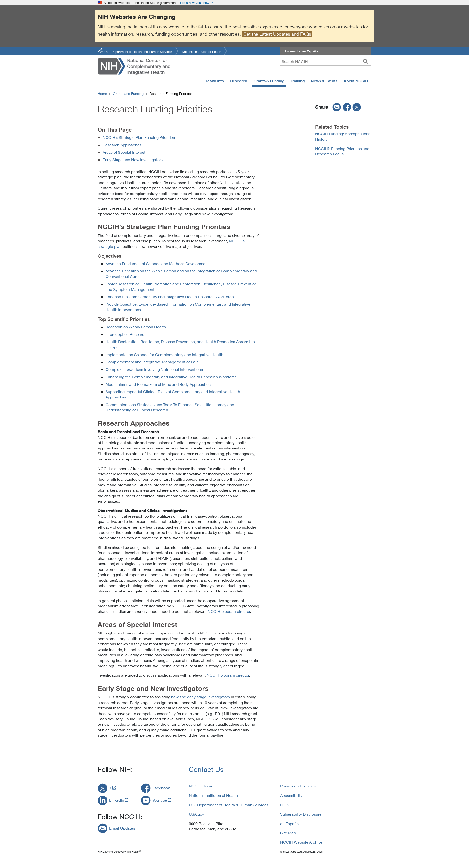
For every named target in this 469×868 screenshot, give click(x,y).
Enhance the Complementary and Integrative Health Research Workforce (170, 296)
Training (298, 80)
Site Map (288, 832)
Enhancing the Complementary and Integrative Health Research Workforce (171, 376)
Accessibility (291, 795)
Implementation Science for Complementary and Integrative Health (164, 354)
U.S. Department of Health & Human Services (228, 804)
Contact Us (206, 769)
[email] (335, 107)
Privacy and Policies (298, 786)
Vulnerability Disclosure (300, 814)
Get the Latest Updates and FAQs (277, 34)
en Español (290, 823)
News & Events (324, 80)
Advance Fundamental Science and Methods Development (157, 263)
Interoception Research (126, 334)
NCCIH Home (201, 786)
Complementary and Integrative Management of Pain (152, 361)
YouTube (159, 800)
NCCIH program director (229, 611)
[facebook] (347, 107)
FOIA (284, 804)
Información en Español (301, 51)
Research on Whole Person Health (136, 326)
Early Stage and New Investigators (133, 159)
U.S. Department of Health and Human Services (138, 51)
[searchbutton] (365, 61)
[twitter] (357, 107)
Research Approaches (122, 145)
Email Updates (122, 828)
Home (102, 94)
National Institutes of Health (201, 51)
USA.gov (196, 814)
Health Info (214, 80)
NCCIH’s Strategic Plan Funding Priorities (139, 137)
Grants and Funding (128, 94)
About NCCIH (356, 80)
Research (238, 80)
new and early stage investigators (200, 696)
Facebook (161, 788)
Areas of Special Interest (124, 152)
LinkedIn (116, 800)
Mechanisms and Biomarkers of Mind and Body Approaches (158, 384)
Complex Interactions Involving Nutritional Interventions (154, 369)
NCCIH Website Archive (301, 842)
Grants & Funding (269, 80)
